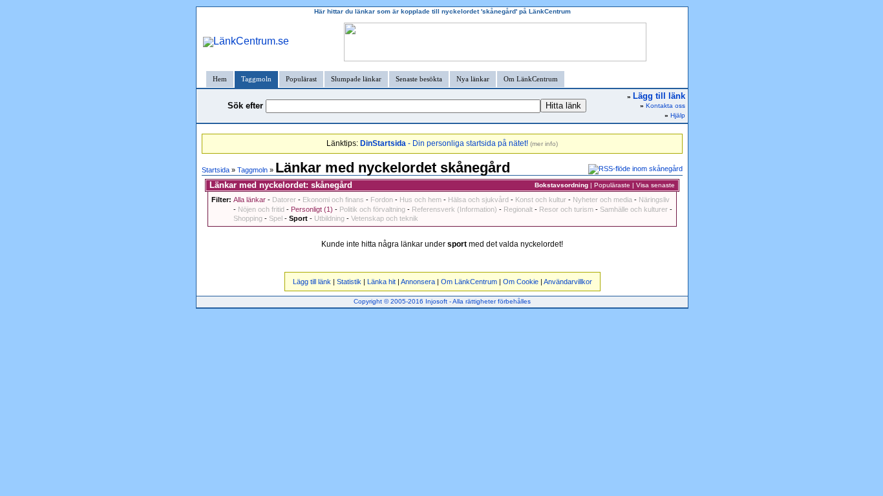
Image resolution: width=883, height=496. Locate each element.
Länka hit (381, 281)
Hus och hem (420, 199)
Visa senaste (655, 185)
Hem (220, 79)
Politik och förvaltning (372, 209)
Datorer (284, 199)
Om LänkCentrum (531, 79)
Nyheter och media (602, 199)
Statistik (349, 281)
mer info (544, 143)
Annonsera (418, 281)
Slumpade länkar (356, 79)
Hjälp (677, 115)
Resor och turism (566, 209)
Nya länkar (472, 79)
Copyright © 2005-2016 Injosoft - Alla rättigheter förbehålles (442, 301)
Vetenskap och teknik (384, 218)
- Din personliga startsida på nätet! (444, 143)
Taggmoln (256, 79)
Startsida (215, 170)
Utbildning (329, 218)
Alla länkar (249, 199)
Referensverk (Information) (454, 209)
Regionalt (518, 209)
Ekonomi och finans (333, 199)
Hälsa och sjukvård (478, 199)
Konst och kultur (540, 199)
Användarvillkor (568, 281)
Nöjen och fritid (261, 209)
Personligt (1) (312, 209)
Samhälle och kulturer (634, 209)
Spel (275, 218)
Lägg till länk (312, 281)
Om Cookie (520, 281)
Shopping (247, 218)
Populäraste (612, 185)
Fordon (381, 199)
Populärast (301, 79)
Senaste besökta (419, 79)
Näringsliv (654, 199)
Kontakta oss (665, 105)
